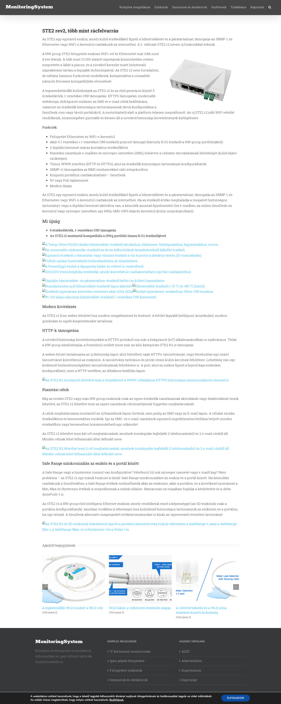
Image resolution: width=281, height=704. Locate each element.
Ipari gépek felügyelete (127, 661)
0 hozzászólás (202, 612)
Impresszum (191, 670)
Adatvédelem (192, 661)
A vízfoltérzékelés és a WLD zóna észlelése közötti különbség (134, 610)
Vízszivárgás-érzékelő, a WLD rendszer (206, 608)
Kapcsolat (189, 680)
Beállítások (116, 700)
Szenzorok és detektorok (129, 680)
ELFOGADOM (235, 698)
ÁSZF (186, 651)
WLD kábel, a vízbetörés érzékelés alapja (73, 608)
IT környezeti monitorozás (130, 651)
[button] (269, 7)
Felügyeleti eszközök (126, 670)
